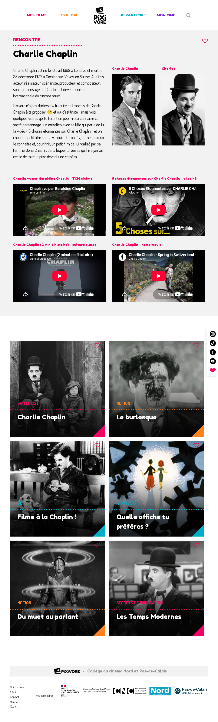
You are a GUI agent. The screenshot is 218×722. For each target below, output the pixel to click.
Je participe (133, 15)
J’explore (68, 15)
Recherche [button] (188, 15)
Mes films (37, 15)
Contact (14, 697)
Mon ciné (166, 15)
